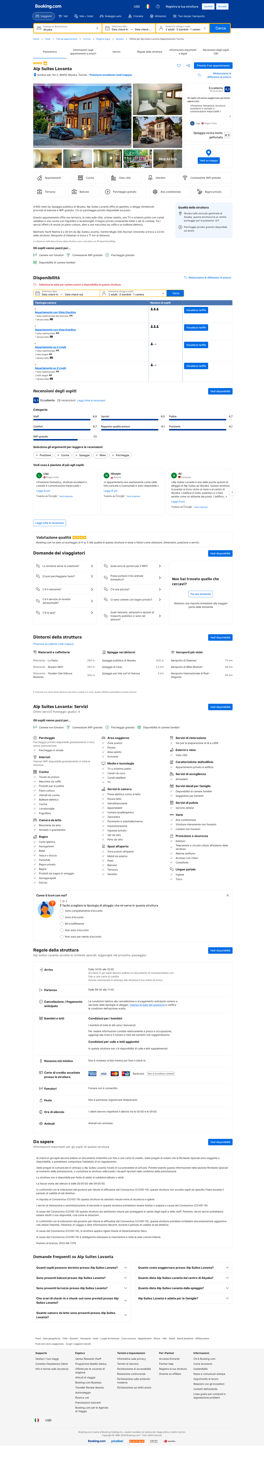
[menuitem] (44, 16)
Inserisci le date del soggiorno (147, 1004)
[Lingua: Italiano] (147, 6)
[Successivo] (230, 116)
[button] (209, 156)
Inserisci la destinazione (55, 26)
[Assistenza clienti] (158, 6)
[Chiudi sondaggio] (227, 895)
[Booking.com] (48, 6)
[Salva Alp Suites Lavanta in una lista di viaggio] (179, 65)
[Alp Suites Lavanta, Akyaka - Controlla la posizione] (35, 75)
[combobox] (68, 29)
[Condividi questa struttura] (188, 65)
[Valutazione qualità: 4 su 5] (37, 63)
